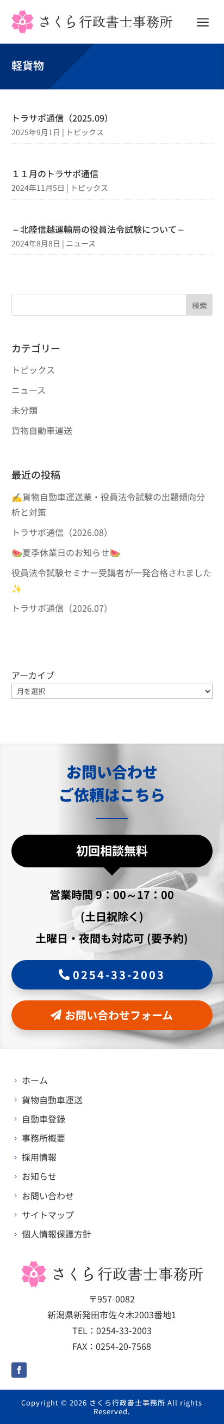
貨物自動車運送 (41, 430)
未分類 (24, 410)
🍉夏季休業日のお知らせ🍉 (65, 552)
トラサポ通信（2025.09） (62, 117)
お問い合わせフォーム (119, 1015)
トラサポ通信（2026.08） (62, 532)
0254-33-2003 (119, 974)
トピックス (85, 131)
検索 (199, 305)
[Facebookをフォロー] (19, 1370)
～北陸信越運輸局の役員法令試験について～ (98, 229)
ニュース (81, 243)
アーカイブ (32, 674)
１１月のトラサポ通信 (54, 173)
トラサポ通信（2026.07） (62, 607)
